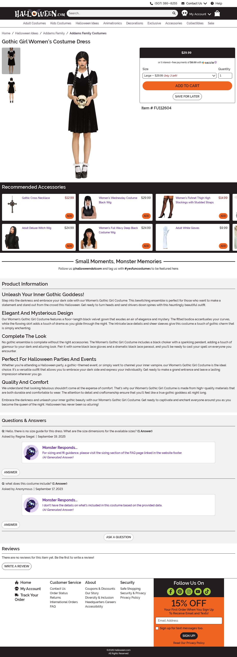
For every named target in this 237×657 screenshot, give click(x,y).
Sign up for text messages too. (181, 628)
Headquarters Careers (100, 602)
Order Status (59, 593)
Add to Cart (187, 86)
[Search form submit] (174, 13)
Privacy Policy (130, 597)
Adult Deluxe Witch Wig (36, 227)
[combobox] (118, 13)
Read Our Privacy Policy (189, 643)
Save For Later (187, 96)
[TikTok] (207, 591)
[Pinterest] (179, 591)
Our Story (92, 593)
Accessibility (94, 606)
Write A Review (16, 566)
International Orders (64, 602)
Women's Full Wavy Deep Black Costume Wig (118, 230)
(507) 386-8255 (166, 3)
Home (25, 582)
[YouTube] (198, 591)
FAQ (53, 606)
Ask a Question (118, 537)
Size (145, 69)
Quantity (224, 69)
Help (219, 3)
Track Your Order (26, 597)
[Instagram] (189, 591)
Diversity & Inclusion (99, 597)
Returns (55, 597)
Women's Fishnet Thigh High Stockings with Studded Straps (195, 200)
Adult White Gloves (187, 227)
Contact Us (194, 3)
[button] (196, 13)
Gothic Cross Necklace (36, 197)
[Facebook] (170, 591)
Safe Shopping (130, 588)
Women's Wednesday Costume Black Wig (118, 200)
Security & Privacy (133, 593)
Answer (10, 472)
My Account (30, 589)
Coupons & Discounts (100, 588)
